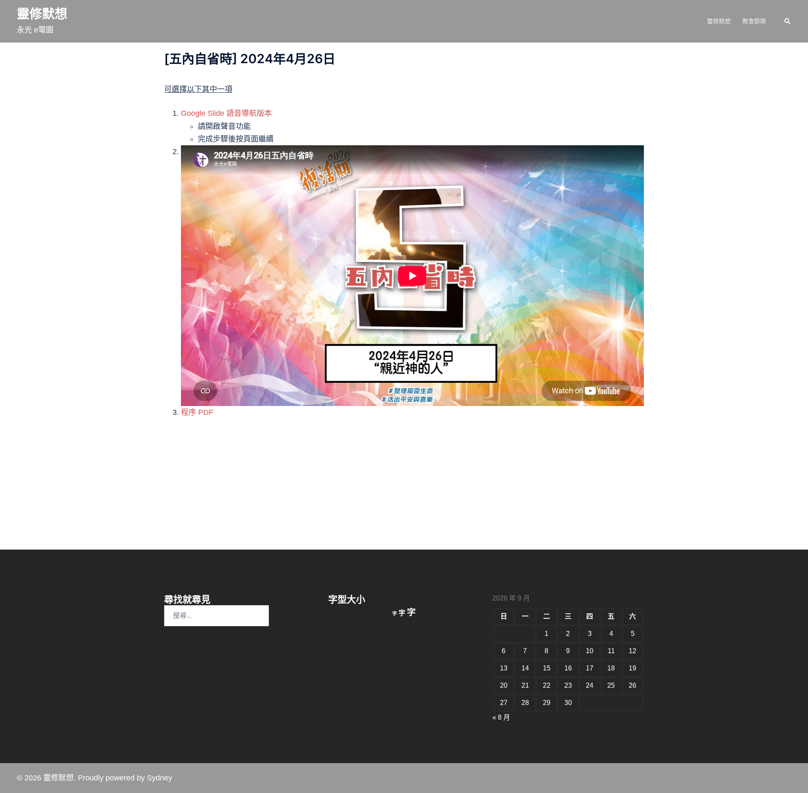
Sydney (159, 778)
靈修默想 (42, 14)
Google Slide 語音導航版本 (226, 113)
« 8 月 (501, 717)
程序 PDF (197, 412)
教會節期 (754, 21)
